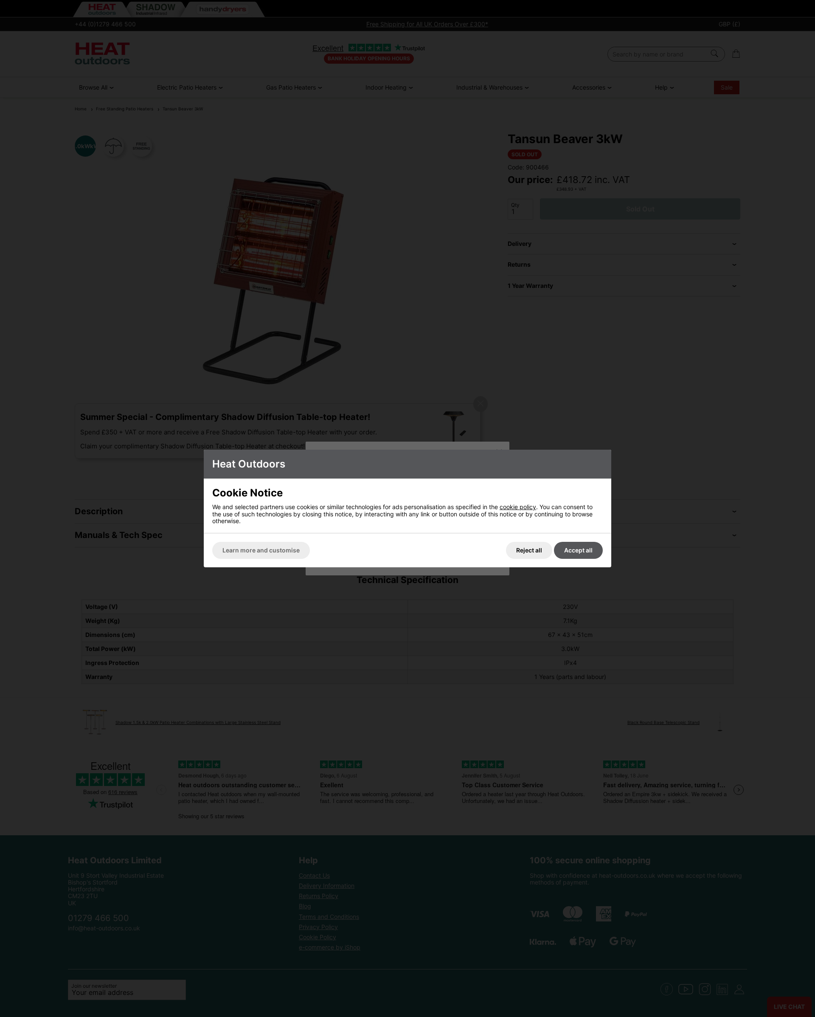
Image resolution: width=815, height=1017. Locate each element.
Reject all (529, 550)
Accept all (578, 550)
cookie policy (518, 506)
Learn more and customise (261, 550)
